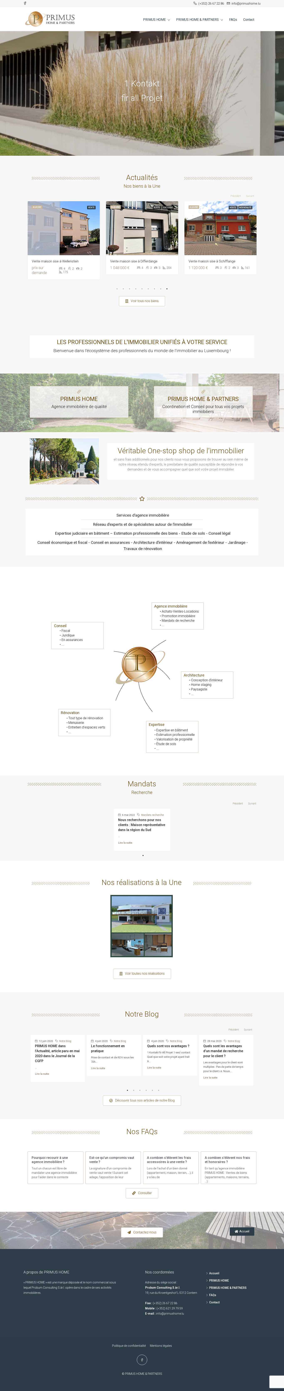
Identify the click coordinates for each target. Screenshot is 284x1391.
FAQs (233, 20)
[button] (142, 301)
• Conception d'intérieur (206, 680)
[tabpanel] (46, 240)
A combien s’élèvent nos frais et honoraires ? (227, 1160)
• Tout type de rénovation (85, 718)
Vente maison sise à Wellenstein (38, 261)
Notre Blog (65, 1041)
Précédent (236, 196)
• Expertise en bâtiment (171, 730)
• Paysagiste (198, 689)
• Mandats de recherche (177, 621)
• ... (162, 625)
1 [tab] (117, 289)
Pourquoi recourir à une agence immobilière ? (50, 1160)
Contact (248, 20)
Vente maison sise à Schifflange (194, 261)
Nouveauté (228, 207)
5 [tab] (142, 289)
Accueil (214, 1273)
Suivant (250, 196)
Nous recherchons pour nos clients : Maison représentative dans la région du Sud (141, 825)
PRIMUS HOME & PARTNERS (197, 20)
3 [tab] (129, 289)
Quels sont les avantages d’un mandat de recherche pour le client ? (223, 1051)
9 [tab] (167, 289)
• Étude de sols (165, 744)
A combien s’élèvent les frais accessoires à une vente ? (169, 1160)
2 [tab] (123, 289)
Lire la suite (125, 842)
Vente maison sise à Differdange (116, 261)
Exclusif (151, 207)
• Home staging (200, 685)
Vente (74, 207)
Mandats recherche (152, 815)
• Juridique (67, 635)
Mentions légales (161, 1345)
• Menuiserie (75, 723)
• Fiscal (65, 631)
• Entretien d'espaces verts (86, 727)
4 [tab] (136, 289)
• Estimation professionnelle (174, 735)
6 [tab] (148, 289)
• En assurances (71, 640)
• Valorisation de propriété (173, 739)
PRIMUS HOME (154, 20)
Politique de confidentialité (129, 1345)
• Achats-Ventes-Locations (179, 611)
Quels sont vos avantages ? (168, 1046)
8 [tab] (161, 289)
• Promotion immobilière (177, 616)
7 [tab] (154, 289)
